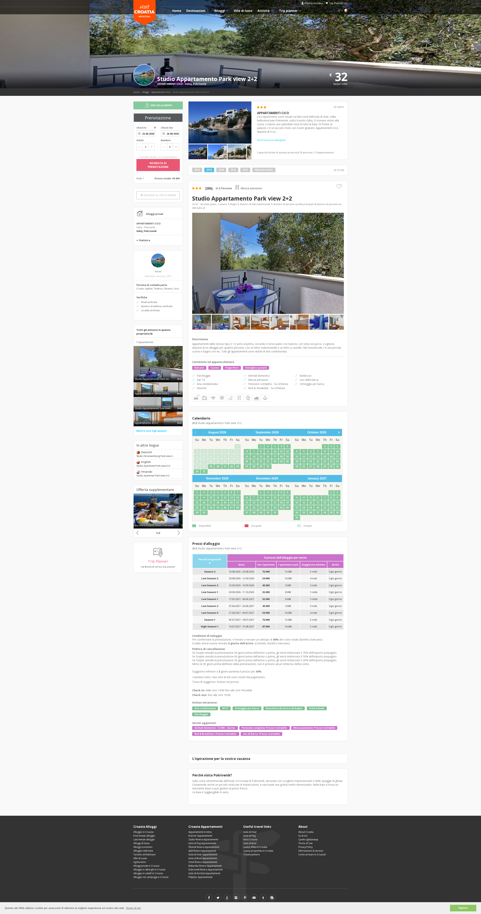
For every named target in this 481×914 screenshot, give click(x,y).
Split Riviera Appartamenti (202, 850)
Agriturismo (139, 862)
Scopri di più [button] (133, 907)
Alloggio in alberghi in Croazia (149, 869)
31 (204, 471)
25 (211, 466)
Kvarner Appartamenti (200, 835)
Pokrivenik (199, 84)
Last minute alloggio (144, 839)
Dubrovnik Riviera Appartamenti (205, 869)
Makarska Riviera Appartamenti (205, 865)
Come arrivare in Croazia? (312, 854)
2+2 (209, 170)
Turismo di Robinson (144, 854)
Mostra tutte (264, 170)
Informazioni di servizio (310, 850)
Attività (263, 11)
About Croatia (305, 832)
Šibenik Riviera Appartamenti (203, 847)
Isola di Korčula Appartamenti (204, 873)
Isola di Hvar (250, 832)
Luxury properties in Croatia (258, 850)
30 (197, 471)
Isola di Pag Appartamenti (202, 843)
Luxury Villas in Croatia (255, 847)
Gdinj (188, 84)
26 (218, 466)
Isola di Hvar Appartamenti (202, 854)
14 (254, 456)
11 (281, 451)
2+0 (221, 170)
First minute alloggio (144, 835)
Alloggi (219, 11)
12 (287, 451)
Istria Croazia (250, 839)
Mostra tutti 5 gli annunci (151, 430)
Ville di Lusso (140, 858)
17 (275, 456)
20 (247, 461)
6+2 (197, 170)
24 (275, 461)
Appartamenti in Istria (200, 832)
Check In (141, 127)
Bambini (166, 140)
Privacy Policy (305, 847)
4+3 (245, 170)
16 (268, 456)
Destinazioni (196, 11)
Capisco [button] (463, 908)
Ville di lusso (243, 11)
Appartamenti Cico (160, 92)
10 (275, 451)
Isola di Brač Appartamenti (202, 858)
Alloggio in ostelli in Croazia (148, 873)
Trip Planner (338, 3)
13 (247, 456)
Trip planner (288, 11)
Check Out (167, 127)
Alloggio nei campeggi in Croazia (150, 877)
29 (237, 466)
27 (225, 466)
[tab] (158, 375)
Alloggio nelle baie (143, 850)
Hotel (158, 271)
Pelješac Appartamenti (200, 877)
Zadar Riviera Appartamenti (203, 839)
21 (254, 461)
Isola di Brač (249, 843)
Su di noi (302, 835)
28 (231, 466)
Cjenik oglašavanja (308, 839)
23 (268, 461)
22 (261, 461)
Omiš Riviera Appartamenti (202, 862)
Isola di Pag (249, 835)
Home (176, 11)
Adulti (140, 140)
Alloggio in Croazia (143, 832)
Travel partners (251, 854)
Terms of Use (305, 843)
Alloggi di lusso (141, 843)
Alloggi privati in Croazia (146, 865)
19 (287, 456)
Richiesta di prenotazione (158, 165)
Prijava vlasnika (314, 3)
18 (281, 456)
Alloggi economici (142, 847)
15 (261, 456)
